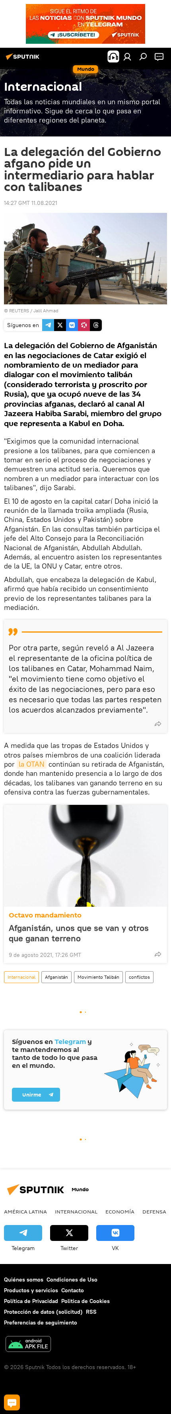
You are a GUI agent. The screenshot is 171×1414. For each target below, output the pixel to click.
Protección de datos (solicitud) (43, 1311)
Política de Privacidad (31, 1301)
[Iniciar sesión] (127, 56)
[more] (158, 724)
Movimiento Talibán (98, 977)
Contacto (72, 1290)
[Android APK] (28, 1345)
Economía (119, 1211)
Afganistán (56, 977)
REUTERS (19, 311)
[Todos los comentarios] (12, 1402)
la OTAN (32, 764)
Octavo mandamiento (45, 915)
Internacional (21, 977)
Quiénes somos (23, 1279)
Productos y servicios (31, 1290)
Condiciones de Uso (72, 1279)
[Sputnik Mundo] (24, 59)
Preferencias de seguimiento (40, 1322)
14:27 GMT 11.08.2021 (30, 202)
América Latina (25, 1211)
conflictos (139, 977)
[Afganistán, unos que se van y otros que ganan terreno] (85, 856)
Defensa (154, 1211)
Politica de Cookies (85, 1301)
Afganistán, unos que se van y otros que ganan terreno (79, 933)
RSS (91, 1311)
